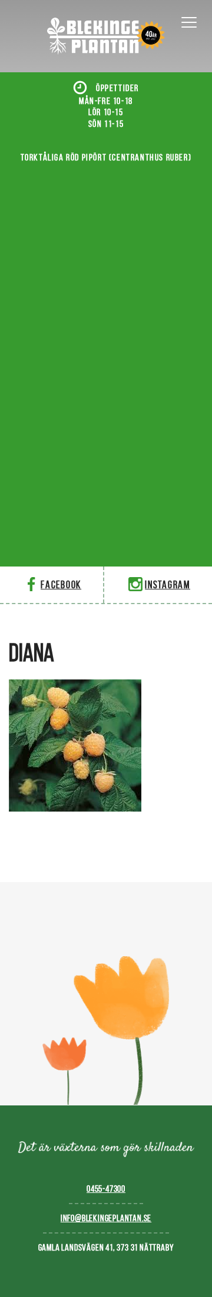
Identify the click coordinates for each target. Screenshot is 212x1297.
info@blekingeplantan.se (106, 1218)
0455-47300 (106, 1189)
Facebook (61, 584)
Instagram (167, 584)
